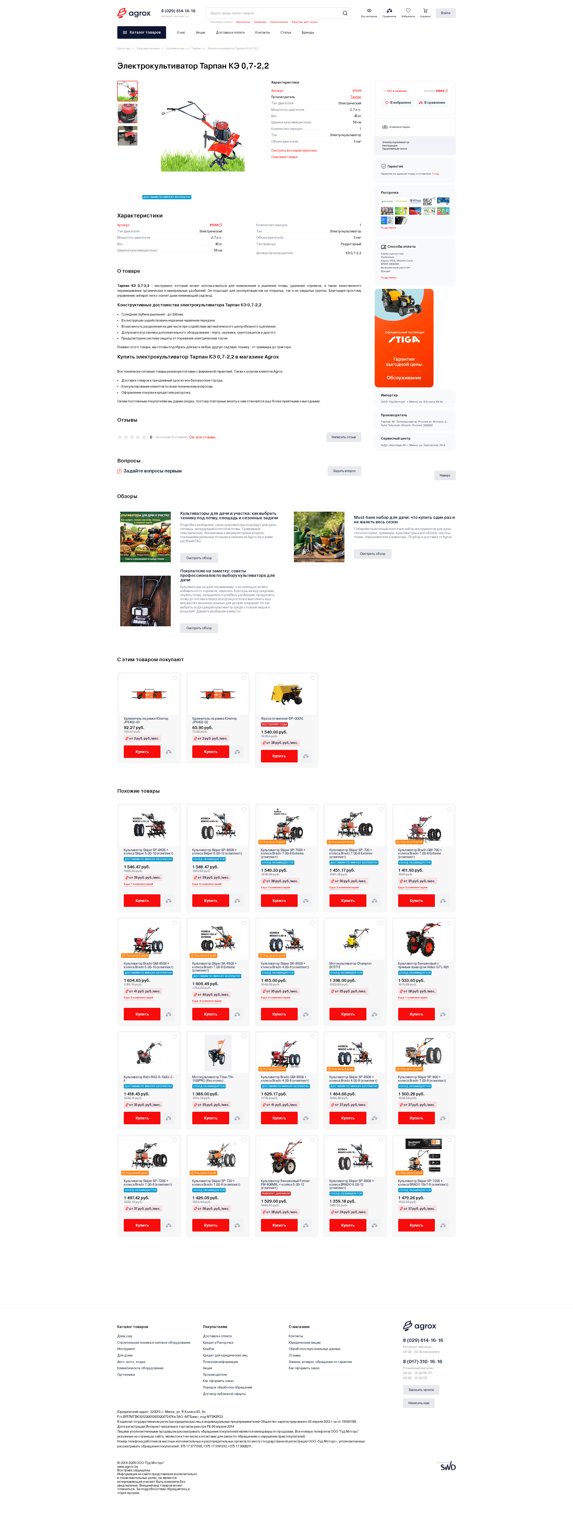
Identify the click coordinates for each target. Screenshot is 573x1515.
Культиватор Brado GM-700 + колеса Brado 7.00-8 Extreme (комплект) (420, 853)
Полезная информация (220, 1362)
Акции (200, 32)
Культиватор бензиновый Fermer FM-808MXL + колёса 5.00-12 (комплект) (285, 1184)
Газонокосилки (279, 22)
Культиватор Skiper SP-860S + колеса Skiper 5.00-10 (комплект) (148, 851)
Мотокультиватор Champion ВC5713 (350, 965)
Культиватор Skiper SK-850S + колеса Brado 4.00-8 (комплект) (285, 965)
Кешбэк (208, 1349)
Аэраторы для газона (305, 22)
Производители (215, 1374)
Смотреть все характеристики (294, 150)
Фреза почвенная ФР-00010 (282, 718)
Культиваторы (175, 48)
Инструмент (126, 1349)
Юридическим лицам (305, 1342)
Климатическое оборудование (140, 1368)
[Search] (345, 13)
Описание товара (284, 157)
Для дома (125, 1355)
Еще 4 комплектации (207, 1000)
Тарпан (196, 48)
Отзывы (295, 1355)
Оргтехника (126, 1374)
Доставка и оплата (230, 32)
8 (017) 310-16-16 (422, 1361)
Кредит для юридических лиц (225, 1355)
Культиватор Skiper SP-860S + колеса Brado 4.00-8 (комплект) (353, 1078)
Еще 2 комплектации (344, 887)
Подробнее (388, 277)
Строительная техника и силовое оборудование (153, 1342)
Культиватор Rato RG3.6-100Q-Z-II (149, 1078)
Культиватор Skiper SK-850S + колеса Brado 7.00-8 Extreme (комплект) (214, 967)
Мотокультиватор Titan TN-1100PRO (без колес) (213, 1078)
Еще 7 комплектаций (138, 884)
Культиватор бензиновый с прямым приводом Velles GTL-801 (423, 965)
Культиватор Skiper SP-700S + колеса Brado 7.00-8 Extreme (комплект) (283, 853)
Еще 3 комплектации (275, 887)
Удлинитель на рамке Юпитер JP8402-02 (214, 720)
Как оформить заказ (218, 1381)
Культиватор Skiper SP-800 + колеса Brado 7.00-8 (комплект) (422, 1078)
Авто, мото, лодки (131, 1362)
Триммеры (260, 22)
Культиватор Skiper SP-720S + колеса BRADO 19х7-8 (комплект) (423, 1182)
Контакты (262, 32)
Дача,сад (123, 48)
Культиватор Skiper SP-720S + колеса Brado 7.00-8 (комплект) (148, 1182)
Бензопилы (243, 22)
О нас (181, 32)
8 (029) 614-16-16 (423, 1340)
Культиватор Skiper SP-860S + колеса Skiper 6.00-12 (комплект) (217, 851)
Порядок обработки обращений (227, 1387)
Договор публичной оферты (224, 1394)
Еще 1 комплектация (412, 997)
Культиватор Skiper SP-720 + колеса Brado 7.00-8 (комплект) (216, 1182)
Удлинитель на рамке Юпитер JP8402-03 (146, 720)
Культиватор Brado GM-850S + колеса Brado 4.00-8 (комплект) (285, 1078)
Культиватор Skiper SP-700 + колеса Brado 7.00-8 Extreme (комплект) (350, 853)
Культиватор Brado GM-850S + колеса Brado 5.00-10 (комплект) (148, 965)
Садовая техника (148, 48)
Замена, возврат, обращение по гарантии (320, 1362)
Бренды (308, 32)
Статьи (285, 32)
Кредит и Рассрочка (218, 1342)
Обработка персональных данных (314, 1349)
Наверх (445, 475)
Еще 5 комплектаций (207, 884)
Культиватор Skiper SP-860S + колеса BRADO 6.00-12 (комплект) (351, 1184)
